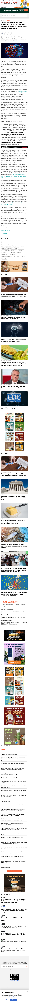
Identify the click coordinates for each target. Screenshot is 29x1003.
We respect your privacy (14, 969)
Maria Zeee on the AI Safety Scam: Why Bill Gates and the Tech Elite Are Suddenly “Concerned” (14, 843)
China (2, 38)
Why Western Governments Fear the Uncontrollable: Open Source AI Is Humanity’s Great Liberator (13, 810)
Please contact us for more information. (9, 624)
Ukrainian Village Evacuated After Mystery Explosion (12, 777)
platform (13, 39)
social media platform (7, 256)
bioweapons (18, 37)
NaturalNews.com (5, 230)
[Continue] (26, 966)
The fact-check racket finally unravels (12, 409)
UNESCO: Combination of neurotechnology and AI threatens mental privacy (13, 340)
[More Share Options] (11, 34)
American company (7, 36)
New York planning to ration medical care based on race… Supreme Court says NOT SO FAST (14, 498)
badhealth (13, 36)
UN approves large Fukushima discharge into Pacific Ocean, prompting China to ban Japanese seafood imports (14, 594)
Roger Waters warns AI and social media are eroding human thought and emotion (12, 764)
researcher (17, 39)
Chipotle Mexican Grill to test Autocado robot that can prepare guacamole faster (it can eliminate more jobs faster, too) (13, 363)
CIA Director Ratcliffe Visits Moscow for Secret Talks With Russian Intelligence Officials (13, 753)
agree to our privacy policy (8, 997)
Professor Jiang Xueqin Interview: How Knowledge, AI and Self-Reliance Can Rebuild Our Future (14, 942)
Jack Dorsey (21, 38)
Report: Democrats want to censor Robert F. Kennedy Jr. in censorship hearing (13, 387)
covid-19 (10, 38)
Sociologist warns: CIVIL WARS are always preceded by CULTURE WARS (13, 317)
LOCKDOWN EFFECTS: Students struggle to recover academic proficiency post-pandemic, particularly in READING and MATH (14, 570)
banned (2, 37)
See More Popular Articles (14, 870)
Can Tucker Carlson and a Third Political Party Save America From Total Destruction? (14, 927)
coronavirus (6, 38)
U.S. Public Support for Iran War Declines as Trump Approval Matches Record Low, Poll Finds (12, 838)
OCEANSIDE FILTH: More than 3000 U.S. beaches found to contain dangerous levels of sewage (14, 546)
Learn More (6, 999)
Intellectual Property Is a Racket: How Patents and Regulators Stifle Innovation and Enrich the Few (12, 819)
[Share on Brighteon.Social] (2, 34)
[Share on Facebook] (5, 34)
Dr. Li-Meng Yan (15, 38)
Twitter (13, 40)
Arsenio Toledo (9, 315)
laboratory (25, 38)
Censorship (23, 37)
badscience (23, 36)
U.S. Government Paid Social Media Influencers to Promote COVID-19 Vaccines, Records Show (12, 824)
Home (2, 20)
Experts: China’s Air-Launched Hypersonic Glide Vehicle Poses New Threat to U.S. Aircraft (13, 791)
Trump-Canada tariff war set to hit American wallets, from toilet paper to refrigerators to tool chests (14, 829)
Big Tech (6, 37)
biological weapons (12, 37)
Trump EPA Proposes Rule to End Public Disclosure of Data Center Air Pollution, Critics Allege (13, 815)
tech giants (10, 40)
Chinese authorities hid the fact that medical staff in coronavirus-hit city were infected (13, 176)
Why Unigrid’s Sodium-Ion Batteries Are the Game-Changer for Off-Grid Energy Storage (12, 773)
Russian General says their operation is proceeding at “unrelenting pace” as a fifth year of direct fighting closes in (13, 759)
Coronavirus (7, 20)
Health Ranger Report (6, 894)
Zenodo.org (4, 233)
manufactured (4, 39)
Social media (22, 39)
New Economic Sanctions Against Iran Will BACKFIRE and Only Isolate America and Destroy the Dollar (14, 950)
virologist (16, 40)
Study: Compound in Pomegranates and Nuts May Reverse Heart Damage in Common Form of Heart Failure (13, 852)
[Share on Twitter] (8, 34)
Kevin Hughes (9, 360)
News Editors (9, 384)
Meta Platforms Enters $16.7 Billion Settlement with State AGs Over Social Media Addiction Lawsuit (12, 769)
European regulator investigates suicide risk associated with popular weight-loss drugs (14, 295)
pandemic (9, 39)
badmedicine (18, 36)
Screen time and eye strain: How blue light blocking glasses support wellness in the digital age (12, 857)
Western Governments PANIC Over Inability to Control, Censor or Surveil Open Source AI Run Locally (13, 919)
